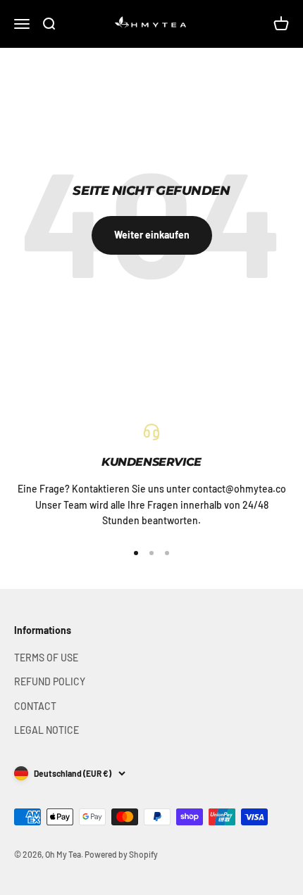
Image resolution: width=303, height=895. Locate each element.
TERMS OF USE (46, 658)
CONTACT (35, 706)
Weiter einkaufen (152, 235)
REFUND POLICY (49, 681)
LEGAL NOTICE (46, 730)
